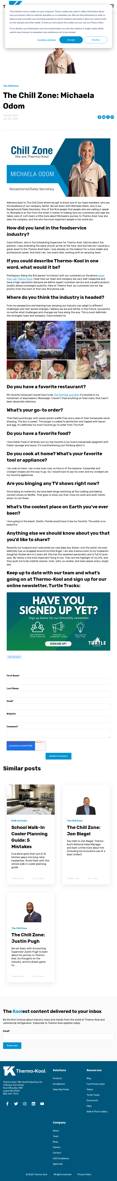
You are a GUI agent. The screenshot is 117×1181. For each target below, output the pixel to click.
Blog (89, 1078)
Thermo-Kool (10, 115)
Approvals (58, 1164)
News (55, 1142)
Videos (90, 1089)
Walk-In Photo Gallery (97, 1111)
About (56, 1130)
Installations (59, 1084)
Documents (92, 1100)
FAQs (89, 1106)
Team (55, 1136)
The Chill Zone (14, 657)
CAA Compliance (61, 1158)
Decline (96, 39)
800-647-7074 (10, 1094)
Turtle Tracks (93, 1095)
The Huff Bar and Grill (66, 394)
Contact (57, 1153)
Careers (56, 1147)
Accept (71, 39)
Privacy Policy (84, 1174)
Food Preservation (96, 1084)
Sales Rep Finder (61, 1089)
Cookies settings (46, 39)
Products (57, 1078)
